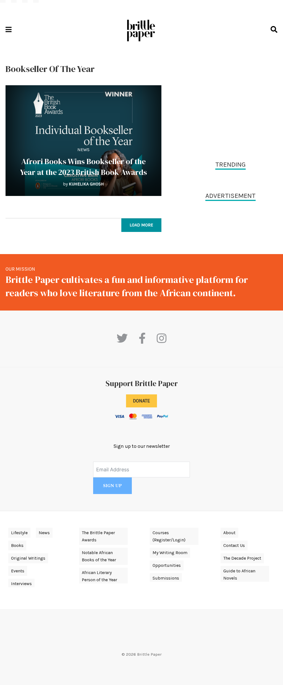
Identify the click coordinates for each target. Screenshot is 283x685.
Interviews (21, 583)
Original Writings (28, 558)
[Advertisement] (230, 102)
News (83, 149)
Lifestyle (19, 532)
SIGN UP (112, 485)
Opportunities (167, 565)
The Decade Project (242, 558)
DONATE (141, 401)
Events (17, 570)
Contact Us (234, 545)
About (229, 532)
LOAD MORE (141, 225)
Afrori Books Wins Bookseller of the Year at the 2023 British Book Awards (83, 166)
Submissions (166, 578)
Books (17, 545)
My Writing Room (170, 552)
